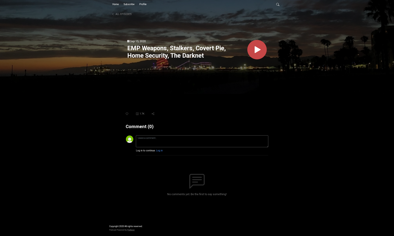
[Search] (278, 4)
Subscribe (129, 4)
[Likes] (127, 113)
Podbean (131, 230)
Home (115, 4)
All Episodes (123, 14)
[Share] (153, 113)
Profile (143, 4)
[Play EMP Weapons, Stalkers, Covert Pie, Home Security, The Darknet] (257, 49)
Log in (159, 150)
